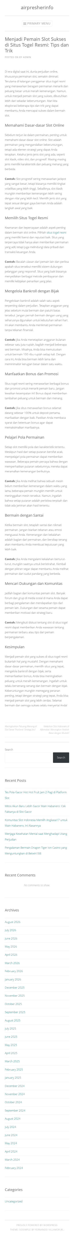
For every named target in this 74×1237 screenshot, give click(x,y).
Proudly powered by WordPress (37, 1225)
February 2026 (14, 971)
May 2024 (11, 1143)
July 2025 (10, 1028)
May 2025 (11, 1045)
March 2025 (12, 1061)
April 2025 (11, 1053)
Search (9, 749)
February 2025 (14, 1069)
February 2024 (14, 1168)
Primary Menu (39, 23)
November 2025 (15, 995)
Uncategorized (13, 1201)
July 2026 (10, 930)
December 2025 (15, 987)
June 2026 (11, 938)
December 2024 (15, 1086)
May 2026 (11, 946)
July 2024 (10, 1127)
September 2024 (15, 1110)
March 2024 (12, 1159)
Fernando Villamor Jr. (49, 1229)
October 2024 (13, 1102)
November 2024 (15, 1094)
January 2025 (13, 1077)
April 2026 (11, 954)
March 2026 (12, 963)
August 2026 (12, 922)
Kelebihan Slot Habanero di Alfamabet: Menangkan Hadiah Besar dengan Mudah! (54, 730)
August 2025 (12, 1020)
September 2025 (15, 1012)
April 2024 (11, 1151)
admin (27, 57)
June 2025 (11, 1036)
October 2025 (13, 1004)
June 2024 (11, 1135)
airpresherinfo (37, 7)
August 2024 (12, 1118)
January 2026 (13, 979)
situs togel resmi (56, 232)
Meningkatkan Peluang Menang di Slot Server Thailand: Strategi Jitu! (21, 728)
